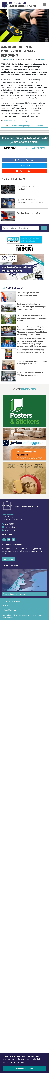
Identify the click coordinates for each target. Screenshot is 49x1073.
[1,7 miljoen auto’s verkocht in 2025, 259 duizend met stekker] (8, 376)
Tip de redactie (26, 171)
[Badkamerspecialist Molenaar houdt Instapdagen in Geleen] (8, 365)
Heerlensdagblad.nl (17, 3)
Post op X (25, 165)
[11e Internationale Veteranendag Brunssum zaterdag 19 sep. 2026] (8, 353)
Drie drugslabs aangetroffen (28, 213)
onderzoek (8, 120)
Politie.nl (44, 59)
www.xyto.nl (10, 530)
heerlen (16, 120)
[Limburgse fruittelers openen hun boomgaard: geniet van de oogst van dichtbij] (8, 319)
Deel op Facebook (26, 160)
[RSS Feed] (13, 540)
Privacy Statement (9, 610)
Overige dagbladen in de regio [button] (15, 594)
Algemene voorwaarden (11, 601)
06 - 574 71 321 (33, 148)
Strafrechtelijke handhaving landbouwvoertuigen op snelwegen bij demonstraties (32, 306)
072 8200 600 (11, 524)
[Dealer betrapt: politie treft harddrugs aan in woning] (8, 296)
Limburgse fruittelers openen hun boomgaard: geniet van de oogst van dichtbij (32, 318)
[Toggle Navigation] (44, 4)
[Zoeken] (44, 228)
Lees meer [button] (19, 1062)
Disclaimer (6, 606)
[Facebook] (4, 540)
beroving (23, 120)
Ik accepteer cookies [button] (24, 1069)
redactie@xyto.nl (11, 527)
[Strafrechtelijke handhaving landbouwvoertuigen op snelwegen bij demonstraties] (8, 308)
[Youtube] (9, 540)
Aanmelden (8, 559)
